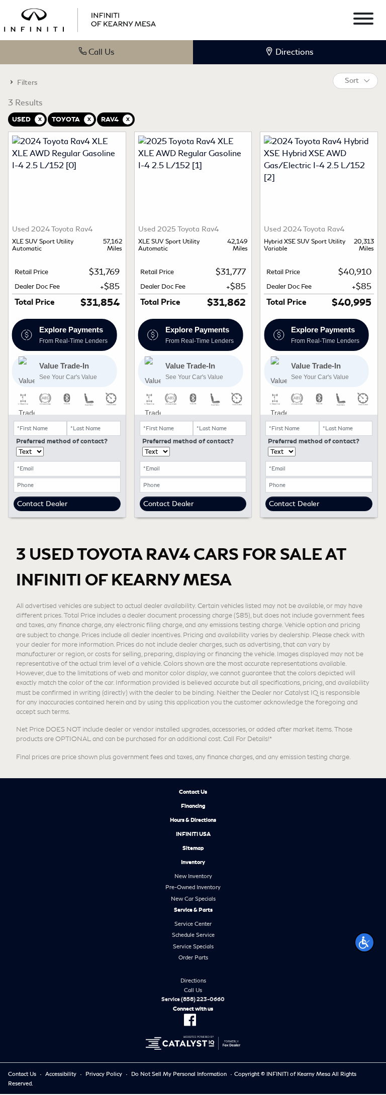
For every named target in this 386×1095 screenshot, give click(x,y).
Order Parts (193, 957)
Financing (193, 805)
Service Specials (193, 946)
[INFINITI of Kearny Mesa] (80, 18)
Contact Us (193, 791)
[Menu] (363, 20)
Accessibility (60, 1073)
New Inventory (193, 876)
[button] (364, 942)
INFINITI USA (193, 833)
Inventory (193, 862)
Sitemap (193, 847)
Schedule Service (193, 934)
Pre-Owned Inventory (193, 887)
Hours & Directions (193, 819)
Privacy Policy (103, 1073)
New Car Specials (193, 898)
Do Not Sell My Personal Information (179, 1073)
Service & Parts (193, 909)
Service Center (193, 923)
